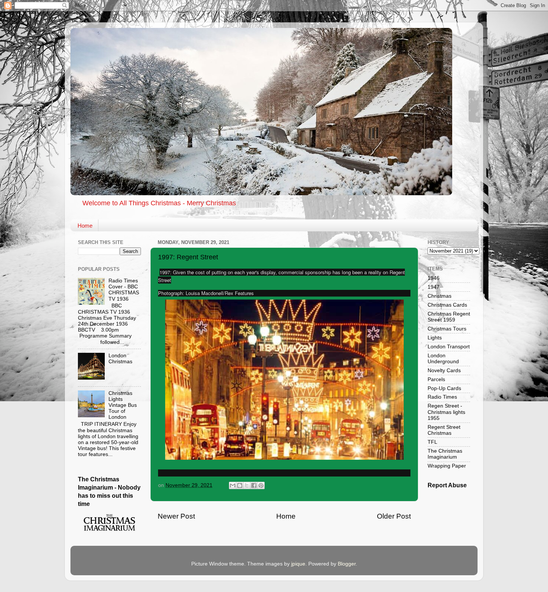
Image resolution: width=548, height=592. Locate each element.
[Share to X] (247, 485)
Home (85, 225)
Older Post (394, 516)
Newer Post (176, 516)
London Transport (449, 346)
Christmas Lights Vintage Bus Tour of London (122, 405)
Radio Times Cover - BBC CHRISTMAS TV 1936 (123, 290)
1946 (434, 278)
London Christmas (120, 358)
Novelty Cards (444, 370)
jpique (298, 564)
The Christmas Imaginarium (445, 454)
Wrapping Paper (447, 466)
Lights (435, 338)
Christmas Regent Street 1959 (449, 317)
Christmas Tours (447, 329)
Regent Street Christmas (444, 430)
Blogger (347, 564)
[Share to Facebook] (254, 485)
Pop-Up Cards (444, 388)
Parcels (436, 379)
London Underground (443, 358)
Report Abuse (447, 485)
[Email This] (232, 485)
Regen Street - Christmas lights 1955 (446, 412)
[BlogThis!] (239, 485)
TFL (432, 442)
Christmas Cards (447, 305)
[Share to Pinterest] (261, 485)
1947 (434, 287)
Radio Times (442, 397)
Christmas (439, 296)
